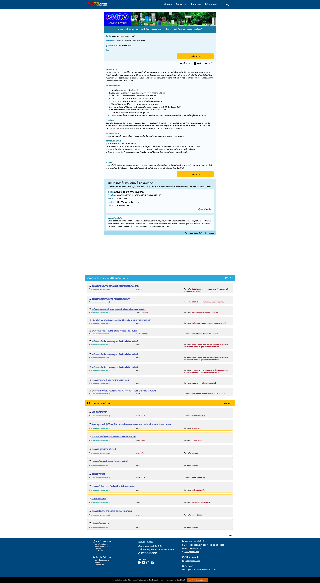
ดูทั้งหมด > (228, 277)
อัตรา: (139, 289)
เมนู (227, 4)
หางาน (169, 4)
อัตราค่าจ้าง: (204, 302)
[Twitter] (143, 563)
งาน (109, 546)
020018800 (149, 553)
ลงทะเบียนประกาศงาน (102, 560)
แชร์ (210, 63)
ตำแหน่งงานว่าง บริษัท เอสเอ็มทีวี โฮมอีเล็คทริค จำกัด (107, 278)
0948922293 (122, 205)
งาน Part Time (100, 551)
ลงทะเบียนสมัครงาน (101, 544)
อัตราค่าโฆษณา (100, 564)
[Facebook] (139, 563)
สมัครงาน (195, 56)
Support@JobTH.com (191, 560)
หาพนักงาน (98, 562)
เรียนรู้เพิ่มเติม (181, 580)
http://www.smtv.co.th (127, 202)
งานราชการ (98, 549)
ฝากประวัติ (182, 4)
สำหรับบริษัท (211, 4)
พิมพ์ (198, 63)
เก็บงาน (186, 63)
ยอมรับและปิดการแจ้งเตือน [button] (197, 580)
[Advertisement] (160, 255)
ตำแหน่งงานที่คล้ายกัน (100, 403)
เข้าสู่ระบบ (196, 4)
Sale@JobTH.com (191, 551)
